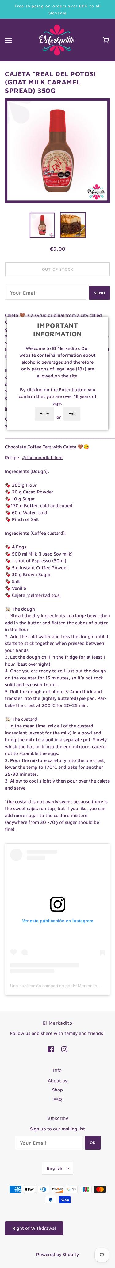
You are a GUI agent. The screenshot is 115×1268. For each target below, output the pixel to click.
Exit (71, 413)
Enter (44, 413)
